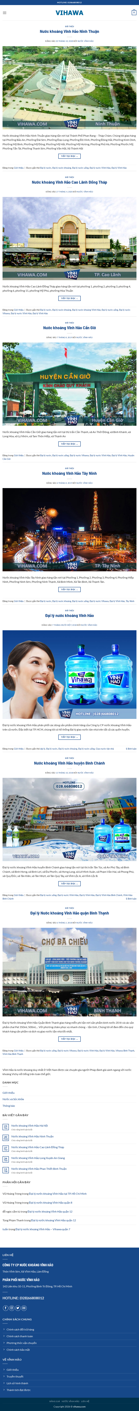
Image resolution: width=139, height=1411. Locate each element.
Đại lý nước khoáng (61, 167)
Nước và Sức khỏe (13, 1099)
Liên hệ (85, 1401)
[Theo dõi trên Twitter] (18, 1308)
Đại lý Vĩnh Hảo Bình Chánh (109, 895)
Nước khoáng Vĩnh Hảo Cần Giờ (69, 327)
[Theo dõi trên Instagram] (12, 1308)
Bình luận (131, 748)
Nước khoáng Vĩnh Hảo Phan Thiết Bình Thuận (39, 1168)
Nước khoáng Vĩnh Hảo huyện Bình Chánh (69, 762)
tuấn (5, 1229)
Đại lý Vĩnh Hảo (119, 167)
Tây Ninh (130, 601)
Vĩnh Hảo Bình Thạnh (13, 1054)
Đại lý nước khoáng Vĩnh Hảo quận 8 (50, 1202)
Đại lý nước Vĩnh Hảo (100, 167)
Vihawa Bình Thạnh (125, 1050)
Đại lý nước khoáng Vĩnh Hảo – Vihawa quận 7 (43, 1229)
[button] (5, 13)
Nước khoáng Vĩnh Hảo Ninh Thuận (69, 31)
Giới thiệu (69, 26)
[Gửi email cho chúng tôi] (24, 1308)
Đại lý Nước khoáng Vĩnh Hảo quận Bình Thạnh (69, 912)
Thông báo (9, 1105)
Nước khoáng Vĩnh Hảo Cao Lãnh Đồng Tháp (69, 181)
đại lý (42, 748)
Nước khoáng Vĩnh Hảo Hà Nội (29, 1125)
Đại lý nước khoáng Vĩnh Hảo (86, 309)
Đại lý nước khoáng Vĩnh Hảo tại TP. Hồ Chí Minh (58, 1193)
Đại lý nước (45, 167)
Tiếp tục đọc (69, 156)
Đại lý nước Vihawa (79, 455)
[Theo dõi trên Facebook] (5, 1308)
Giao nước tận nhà (105, 748)
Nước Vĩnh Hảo (86, 41)
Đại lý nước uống (80, 167)
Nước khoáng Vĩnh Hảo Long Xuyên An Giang (38, 1157)
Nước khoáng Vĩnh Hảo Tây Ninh (69, 473)
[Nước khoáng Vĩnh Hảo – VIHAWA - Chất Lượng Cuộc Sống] (69, 12)
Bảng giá (54, 1401)
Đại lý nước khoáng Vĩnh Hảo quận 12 (50, 1211)
